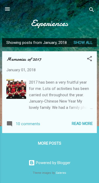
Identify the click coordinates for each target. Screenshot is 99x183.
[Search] (91, 11)
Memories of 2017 (23, 59)
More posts (49, 143)
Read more (82, 123)
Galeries (61, 173)
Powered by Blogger (52, 162)
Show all (83, 42)
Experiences (49, 23)
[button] (89, 59)
